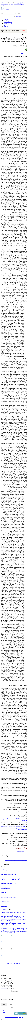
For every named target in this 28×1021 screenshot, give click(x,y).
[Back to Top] (1, 1019)
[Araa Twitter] (5, 967)
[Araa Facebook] (5, 966)
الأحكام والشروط (18, 963)
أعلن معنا (9, 963)
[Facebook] (3, 28)
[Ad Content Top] (14, 9)
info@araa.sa (4, 988)
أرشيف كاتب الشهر (2, 4)
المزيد (4, 909)
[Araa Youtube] (3, 31)
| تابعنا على (9, 970)
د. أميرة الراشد (23, 53)
